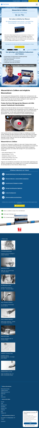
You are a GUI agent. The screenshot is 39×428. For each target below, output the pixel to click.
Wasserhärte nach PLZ (5, 392)
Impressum (3, 421)
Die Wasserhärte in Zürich (6, 285)
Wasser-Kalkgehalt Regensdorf (7, 319)
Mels (2, 411)
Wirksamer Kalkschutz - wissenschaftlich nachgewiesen (17, 178)
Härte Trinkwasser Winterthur (7, 302)
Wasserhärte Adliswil (5, 336)
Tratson (2, 418)
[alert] (30, 419)
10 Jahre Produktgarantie (11, 192)
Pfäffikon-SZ (3, 413)
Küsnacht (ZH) (4, 404)
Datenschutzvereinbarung (27, 421)
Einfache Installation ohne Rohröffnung (13, 197)
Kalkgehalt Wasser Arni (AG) (6, 371)
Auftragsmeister (10, 417)
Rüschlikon (3, 406)
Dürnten (2, 401)
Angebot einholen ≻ (33, 1)
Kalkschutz (3, 393)
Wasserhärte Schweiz (5, 388)
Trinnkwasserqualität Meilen (6, 251)
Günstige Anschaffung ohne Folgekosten (14, 188)
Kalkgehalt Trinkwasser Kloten (7, 353)
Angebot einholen (20, 46)
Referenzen (3, 396)
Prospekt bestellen (16, 1)
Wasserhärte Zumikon (5, 268)
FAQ (2, 395)
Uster (2, 403)
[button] (30, 425)
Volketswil (3, 409)
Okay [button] (30, 423)
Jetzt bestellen (24, 1)
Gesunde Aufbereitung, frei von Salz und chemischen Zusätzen (18, 174)
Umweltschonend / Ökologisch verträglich (14, 183)
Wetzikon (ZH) (4, 408)
